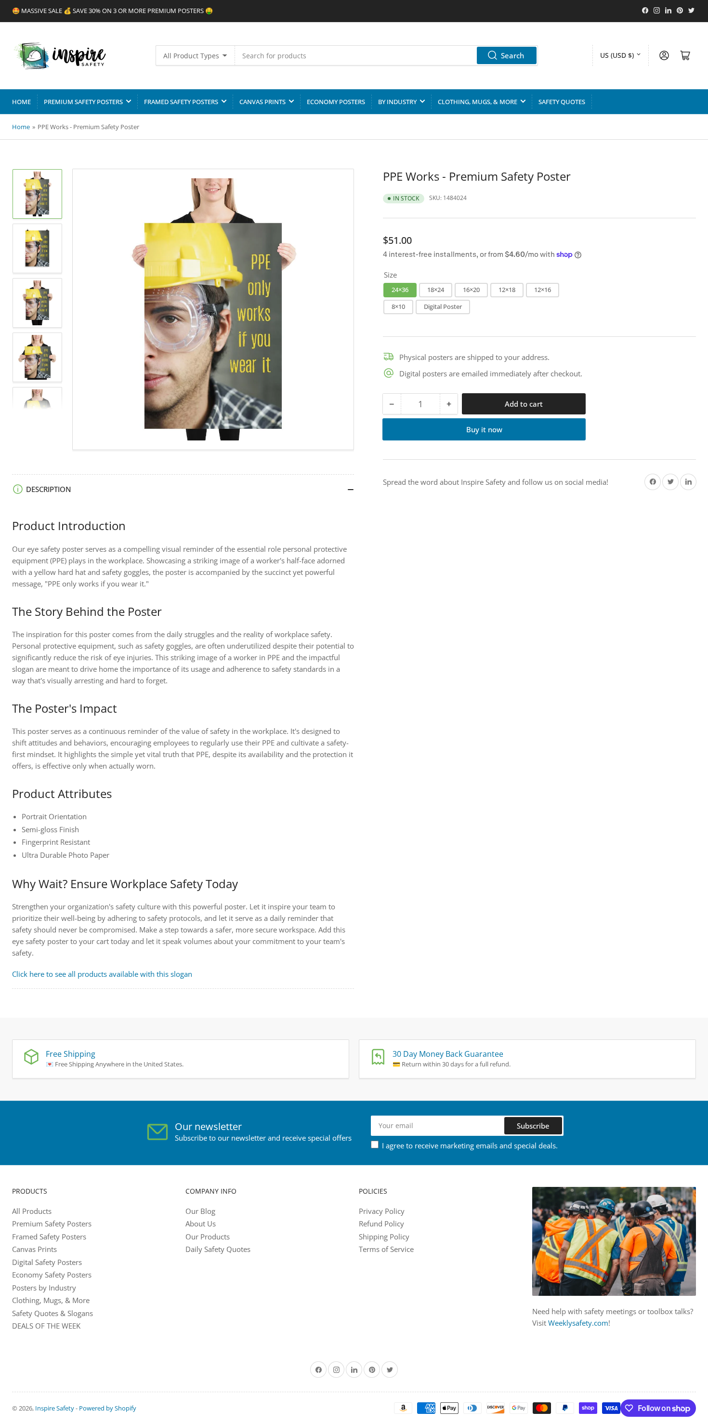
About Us (200, 1223)
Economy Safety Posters (52, 1274)
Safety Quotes (561, 101)
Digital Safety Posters (47, 1262)
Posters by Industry (44, 1287)
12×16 (542, 289)
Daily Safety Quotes (217, 1249)
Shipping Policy (384, 1236)
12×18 (506, 289)
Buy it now (484, 429)
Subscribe (533, 1126)
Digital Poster (443, 306)
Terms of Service (386, 1249)
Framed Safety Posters (181, 101)
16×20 (471, 289)
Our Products (207, 1236)
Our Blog (200, 1211)
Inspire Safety (54, 1408)
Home (21, 101)
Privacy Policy (382, 1211)
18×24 (435, 289)
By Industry (397, 101)
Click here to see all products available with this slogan (102, 974)
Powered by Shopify (107, 1408)
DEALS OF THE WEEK (46, 1326)
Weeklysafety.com (578, 1323)
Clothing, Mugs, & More (477, 101)
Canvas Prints (262, 101)
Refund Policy (381, 1223)
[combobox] (386, 55)
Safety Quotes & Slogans (52, 1313)
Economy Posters (336, 101)
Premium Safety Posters (83, 101)
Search (512, 55)
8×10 (398, 306)
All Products (32, 1211)
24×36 (400, 289)
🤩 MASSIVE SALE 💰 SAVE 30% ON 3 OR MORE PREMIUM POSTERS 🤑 (112, 10)
